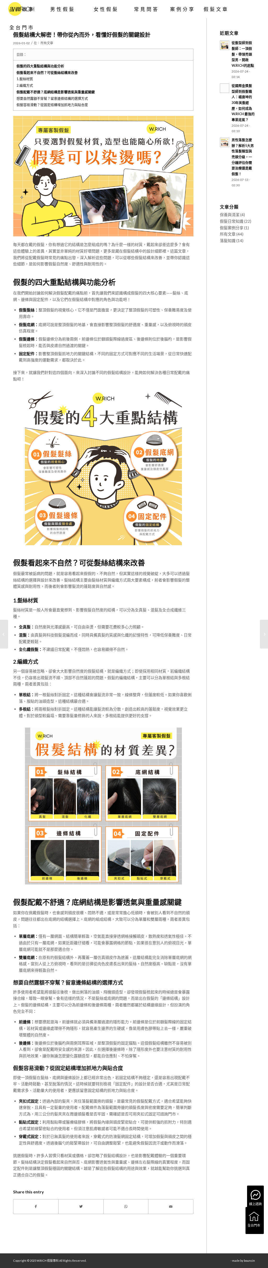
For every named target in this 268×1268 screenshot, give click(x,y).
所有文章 (47, 43)
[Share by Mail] (170, 1206)
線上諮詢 (255, 1204)
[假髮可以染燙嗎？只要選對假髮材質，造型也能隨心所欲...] (4, 634)
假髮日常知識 (231, 221)
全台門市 (254, 1225)
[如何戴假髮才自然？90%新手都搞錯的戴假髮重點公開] (264, 634)
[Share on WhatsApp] (126, 1206)
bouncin (249, 1260)
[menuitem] (22, 9)
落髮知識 (228, 240)
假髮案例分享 (231, 227)
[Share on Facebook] (35, 1206)
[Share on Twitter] (81, 1206)
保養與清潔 (229, 214)
